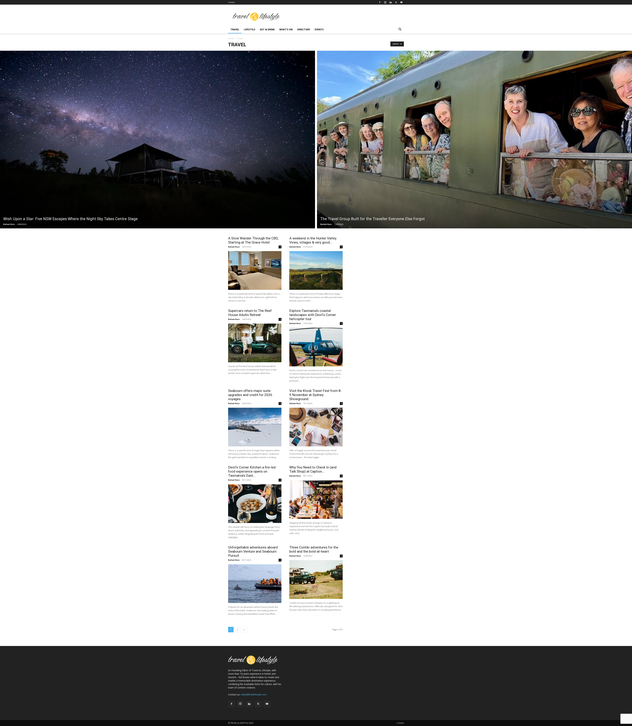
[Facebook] (379, 2)
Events (319, 29)
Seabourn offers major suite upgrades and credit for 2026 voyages (250, 395)
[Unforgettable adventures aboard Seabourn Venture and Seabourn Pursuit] (254, 583)
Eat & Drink (267, 29)
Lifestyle (249, 29)
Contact (231, 2)
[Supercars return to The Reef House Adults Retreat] (254, 343)
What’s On (286, 29)
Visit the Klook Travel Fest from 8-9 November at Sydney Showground (315, 395)
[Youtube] (401, 2)
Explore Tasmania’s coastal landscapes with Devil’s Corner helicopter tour (312, 315)
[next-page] (244, 629)
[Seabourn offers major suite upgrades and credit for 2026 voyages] (254, 427)
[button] (400, 29)
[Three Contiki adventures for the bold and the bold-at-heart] (316, 579)
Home (231, 38)
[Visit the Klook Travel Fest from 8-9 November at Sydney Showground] (316, 427)
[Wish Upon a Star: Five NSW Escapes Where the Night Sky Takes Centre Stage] (157, 139)
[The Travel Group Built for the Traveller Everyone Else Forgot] (474, 139)
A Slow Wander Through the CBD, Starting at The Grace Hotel (253, 240)
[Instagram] (385, 2)
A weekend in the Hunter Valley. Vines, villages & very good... (313, 240)
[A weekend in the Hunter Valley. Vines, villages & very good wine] (316, 270)
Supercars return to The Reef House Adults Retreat (250, 313)
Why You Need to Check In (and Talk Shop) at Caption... (313, 469)
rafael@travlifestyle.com (253, 694)
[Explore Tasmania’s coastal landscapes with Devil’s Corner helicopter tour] (316, 347)
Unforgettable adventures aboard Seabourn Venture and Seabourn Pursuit (253, 551)
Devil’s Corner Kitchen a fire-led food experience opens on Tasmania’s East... (252, 471)
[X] (396, 2)
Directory (303, 29)
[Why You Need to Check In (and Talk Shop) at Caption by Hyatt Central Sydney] (316, 499)
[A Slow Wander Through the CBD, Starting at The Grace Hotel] (254, 270)
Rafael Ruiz (9, 224)
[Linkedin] (390, 2)
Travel (234, 29)
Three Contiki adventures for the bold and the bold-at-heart (313, 549)
